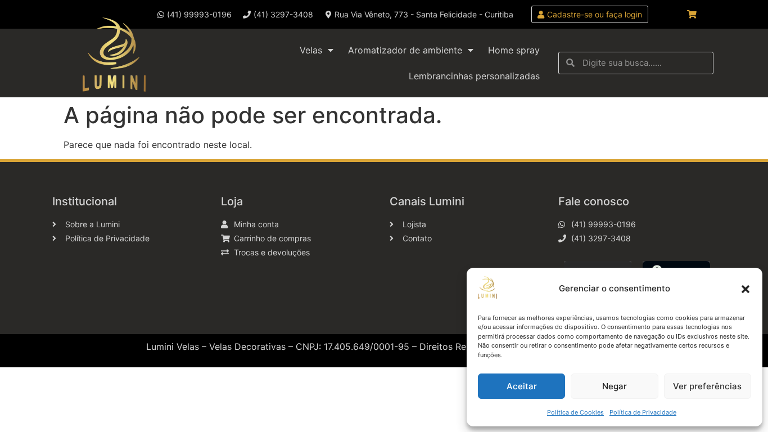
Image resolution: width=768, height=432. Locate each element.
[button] (745, 289)
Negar (614, 386)
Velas (311, 50)
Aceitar (522, 386)
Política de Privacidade (642, 412)
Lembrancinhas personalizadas (474, 76)
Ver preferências (707, 386)
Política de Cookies (575, 412)
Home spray (514, 50)
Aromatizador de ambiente (405, 50)
